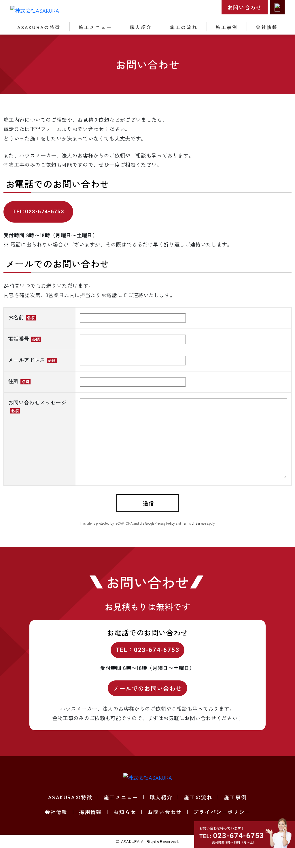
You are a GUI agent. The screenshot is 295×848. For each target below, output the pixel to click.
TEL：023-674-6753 (147, 649)
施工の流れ (184, 27)
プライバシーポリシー (221, 811)
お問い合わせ (245, 7)
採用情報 (90, 811)
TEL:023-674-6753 (38, 211)
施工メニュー (95, 27)
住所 (18, 381)
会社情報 (267, 27)
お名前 (21, 317)
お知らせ (124, 811)
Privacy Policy (164, 523)
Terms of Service (194, 523)
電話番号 (24, 338)
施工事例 (226, 27)
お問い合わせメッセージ (37, 406)
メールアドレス (32, 359)
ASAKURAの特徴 (39, 27)
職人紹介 (141, 27)
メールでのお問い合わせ (147, 688)
